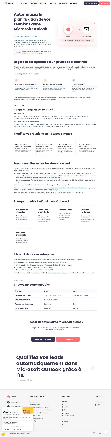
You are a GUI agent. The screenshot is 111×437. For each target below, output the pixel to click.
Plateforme (33, 3)
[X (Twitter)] (97, 433)
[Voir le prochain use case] (92, 368)
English (99, 404)
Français (99, 402)
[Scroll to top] (106, 432)
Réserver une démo (91, 3)
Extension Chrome (69, 415)
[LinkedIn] (94, 433)
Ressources (52, 3)
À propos (24, 3)
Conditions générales (34, 404)
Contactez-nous (33, 402)
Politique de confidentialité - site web (39, 407)
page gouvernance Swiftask (57, 273)
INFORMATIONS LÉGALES (36, 397)
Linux (65, 410)
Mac (65, 404)
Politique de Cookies (34, 415)
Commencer (105, 3)
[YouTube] (100, 433)
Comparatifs (63, 3)
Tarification (73, 3)
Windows (66, 407)
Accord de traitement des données (38, 413)
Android (66, 421)
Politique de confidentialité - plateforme (40, 410)
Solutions (43, 3)
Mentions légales (33, 421)
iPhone (66, 424)
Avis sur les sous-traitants (36, 418)
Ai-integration (18, 36)
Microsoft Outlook (31, 36)
